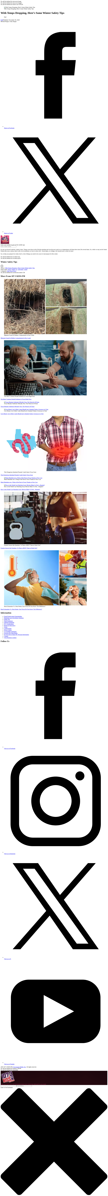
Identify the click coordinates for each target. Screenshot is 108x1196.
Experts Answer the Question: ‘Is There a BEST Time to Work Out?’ (19, 548)
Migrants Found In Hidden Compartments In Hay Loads (16, 338)
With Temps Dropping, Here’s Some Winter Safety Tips (20, 268)
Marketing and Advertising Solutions (14, 618)
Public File (7, 619)
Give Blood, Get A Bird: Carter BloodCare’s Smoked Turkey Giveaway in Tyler (22, 414)
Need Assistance (8, 621)
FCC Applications (9, 624)
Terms (5, 627)
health (13, 269)
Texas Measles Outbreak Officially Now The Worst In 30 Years (17, 406)
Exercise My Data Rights (10, 633)
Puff (2, 20)
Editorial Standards (9, 622)
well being (20, 269)
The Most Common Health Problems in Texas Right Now (16, 399)
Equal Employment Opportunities (13, 616)
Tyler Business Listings (10, 637)
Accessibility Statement (10, 631)
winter (25, 269)
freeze (9, 269)
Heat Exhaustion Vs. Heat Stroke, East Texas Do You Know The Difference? (21, 609)
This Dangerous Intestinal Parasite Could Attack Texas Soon (17, 475)
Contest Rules (7, 628)
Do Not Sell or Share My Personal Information (16, 634)
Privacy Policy (8, 630)
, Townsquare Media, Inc (19, 1067)
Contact (6, 636)
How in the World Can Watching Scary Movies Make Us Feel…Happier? (20, 489)
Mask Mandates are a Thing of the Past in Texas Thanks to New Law (19, 482)
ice (16, 269)
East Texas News (11, 271)
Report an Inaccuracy (9, 625)
